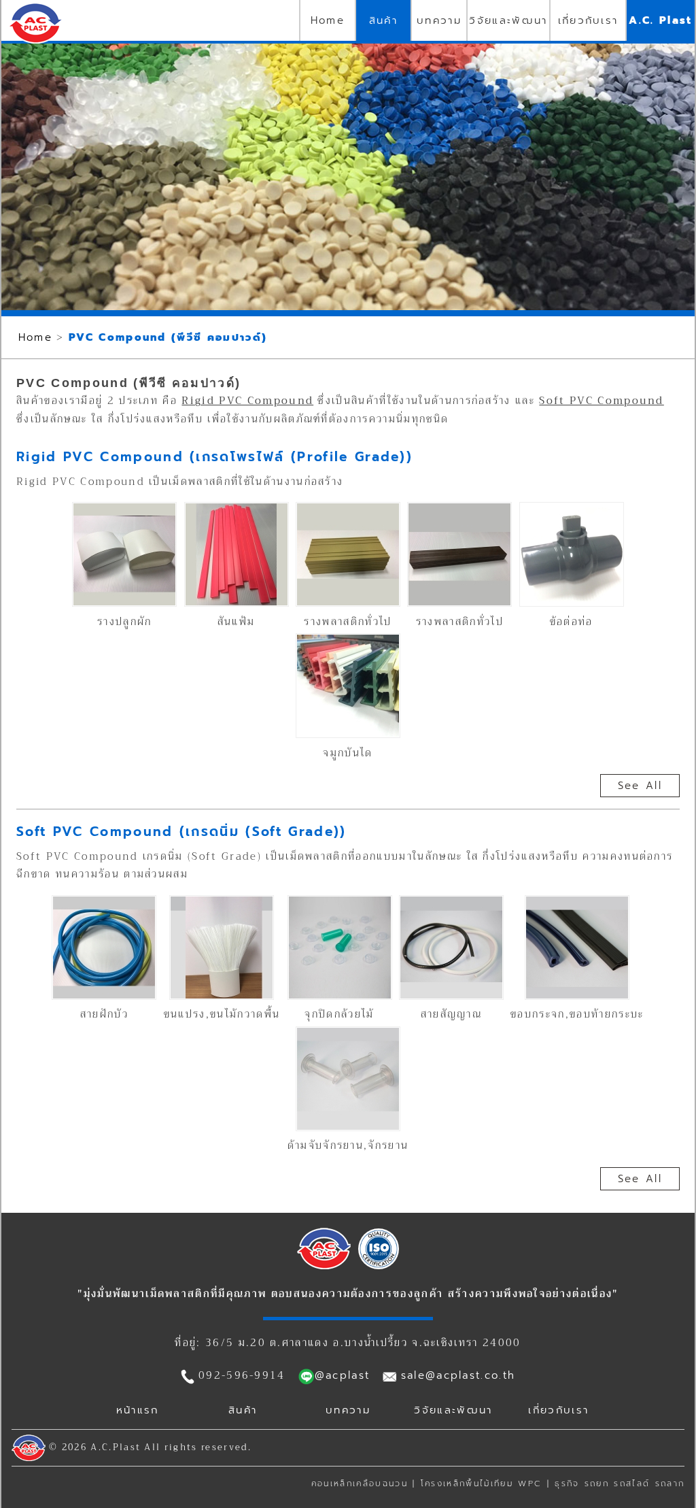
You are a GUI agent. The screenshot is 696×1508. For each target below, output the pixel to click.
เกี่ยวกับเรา (588, 20)
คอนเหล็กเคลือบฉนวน (359, 1483)
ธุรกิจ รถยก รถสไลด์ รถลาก (619, 1483)
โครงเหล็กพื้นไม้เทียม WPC (481, 1483)
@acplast (342, 1375)
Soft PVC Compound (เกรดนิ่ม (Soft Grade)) (181, 831)
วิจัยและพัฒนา (508, 20)
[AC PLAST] (324, 1265)
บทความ (439, 20)
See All (640, 785)
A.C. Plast (660, 20)
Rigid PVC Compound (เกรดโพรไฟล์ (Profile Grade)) (214, 457)
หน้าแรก (137, 1410)
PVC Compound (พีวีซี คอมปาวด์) (168, 337)
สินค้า (383, 20)
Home (328, 20)
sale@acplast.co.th (458, 1375)
